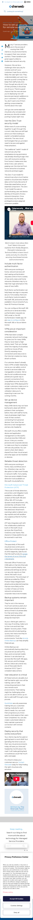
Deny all (16, 912)
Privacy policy (8, 892)
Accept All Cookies (16, 899)
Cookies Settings (16, 906)
